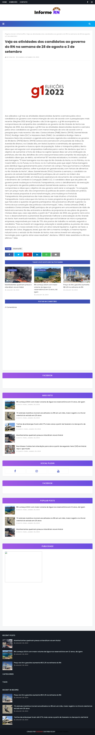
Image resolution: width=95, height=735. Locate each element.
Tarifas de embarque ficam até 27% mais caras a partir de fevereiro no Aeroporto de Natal (50, 425)
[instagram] (91, 2)
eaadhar (39, 732)
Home (4, 2)
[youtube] (58, 471)
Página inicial (10, 34)
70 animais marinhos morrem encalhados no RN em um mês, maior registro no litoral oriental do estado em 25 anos (50, 414)
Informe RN (21, 34)
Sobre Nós (13, 2)
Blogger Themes (62, 732)
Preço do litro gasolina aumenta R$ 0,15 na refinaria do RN (76, 286)
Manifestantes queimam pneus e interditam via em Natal (18, 286)
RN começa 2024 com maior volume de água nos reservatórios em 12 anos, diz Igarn (46, 288)
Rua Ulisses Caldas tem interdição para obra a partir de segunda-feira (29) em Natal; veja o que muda (51, 447)
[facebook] (87, 2)
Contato (23, 2)
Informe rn (10, 57)
